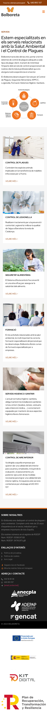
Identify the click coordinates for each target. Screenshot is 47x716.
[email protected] (11, 585)
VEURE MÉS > (11, 181)
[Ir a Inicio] (10, 12)
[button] (43, 11)
